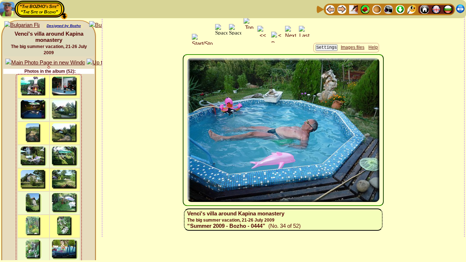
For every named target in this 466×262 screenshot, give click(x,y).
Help (373, 47)
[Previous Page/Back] (330, 9)
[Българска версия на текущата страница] (22, 25)
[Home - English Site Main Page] (436, 9)
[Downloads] (400, 9)
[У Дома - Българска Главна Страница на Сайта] (447, 9)
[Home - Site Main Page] (424, 9)
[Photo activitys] (388, 9)
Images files (352, 47)
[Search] (411, 9)
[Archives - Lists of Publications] (353, 9)
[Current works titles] (376, 9)
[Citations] (365, 9)
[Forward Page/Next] (341, 9)
